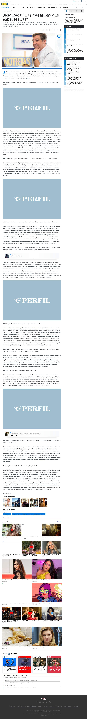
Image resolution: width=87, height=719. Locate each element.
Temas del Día (5, 7)
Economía (23, 4)
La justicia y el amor (16, 256)
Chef (10, 514)
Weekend (40, 706)
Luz (61, 706)
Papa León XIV (41, 7)
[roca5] (16, 502)
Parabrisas (46, 706)
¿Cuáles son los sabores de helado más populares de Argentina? (20, 688)
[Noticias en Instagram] (76, 7)
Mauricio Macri (52, 7)
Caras (18, 706)
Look (58, 706)
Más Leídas (68, 26)
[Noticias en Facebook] (79, 7)
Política (12, 4)
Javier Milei (15, 7)
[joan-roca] (7, 502)
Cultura (35, 4)
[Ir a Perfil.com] (83, 0)
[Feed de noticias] (85, 7)
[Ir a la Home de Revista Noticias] (4, 4)
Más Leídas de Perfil (70, 58)
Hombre (34, 706)
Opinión (45, 4)
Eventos (51, 4)
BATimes (75, 706)
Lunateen (70, 706)
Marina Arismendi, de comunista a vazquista (15, 677)
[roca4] (43, 502)
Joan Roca (25, 514)
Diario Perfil (12, 706)
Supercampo (52, 706)
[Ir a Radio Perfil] (76, 0)
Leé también (13, 254)
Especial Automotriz (68, 4)
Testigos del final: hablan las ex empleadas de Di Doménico (19, 683)
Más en (5, 654)
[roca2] (25, 502)
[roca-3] (34, 502)
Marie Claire (23, 706)
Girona (30, 514)
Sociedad (17, 4)
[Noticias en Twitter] (82, 7)
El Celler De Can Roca (16, 514)
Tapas (60, 4)
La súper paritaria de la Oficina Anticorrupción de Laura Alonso (25, 434)
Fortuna (29, 706)
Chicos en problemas (10, 685)
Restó (55, 4)
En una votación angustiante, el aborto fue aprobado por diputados (21, 680)
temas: (4, 512)
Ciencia (40, 4)
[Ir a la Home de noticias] (43, 698)
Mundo (29, 4)
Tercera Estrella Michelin (39, 514)
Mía (65, 706)
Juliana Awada (64, 7)
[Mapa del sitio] (50, 702)
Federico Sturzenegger (28, 7)
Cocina (5, 514)
